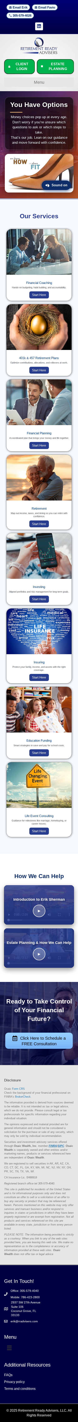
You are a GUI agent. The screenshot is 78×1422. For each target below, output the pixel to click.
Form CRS (18, 1088)
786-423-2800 (30, 1297)
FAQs (8, 1375)
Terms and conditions (20, 1388)
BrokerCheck (23, 1096)
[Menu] (9, 1348)
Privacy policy (14, 1382)
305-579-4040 (29, 1290)
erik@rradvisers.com (24, 1321)
